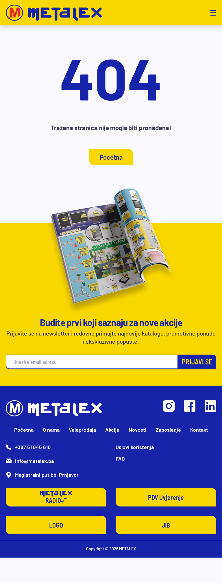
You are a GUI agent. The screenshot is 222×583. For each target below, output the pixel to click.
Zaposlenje (168, 429)
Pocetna (111, 157)
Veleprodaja (82, 429)
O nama (51, 429)
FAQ (120, 458)
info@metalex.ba (34, 461)
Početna (24, 429)
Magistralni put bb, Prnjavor (47, 475)
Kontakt (199, 429)
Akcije (112, 429)
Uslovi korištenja (135, 447)
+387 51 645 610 (33, 447)
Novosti (138, 429)
